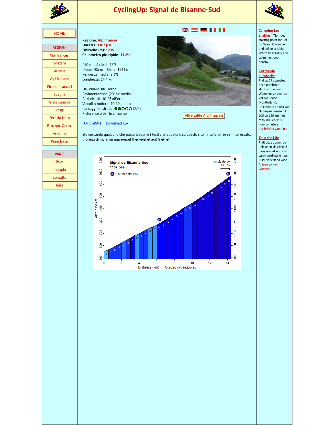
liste (59, 162)
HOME (59, 34)
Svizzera (59, 63)
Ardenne (59, 134)
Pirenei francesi (59, 87)
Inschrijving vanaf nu (273, 129)
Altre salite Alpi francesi (204, 116)
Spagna (59, 95)
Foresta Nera (59, 118)
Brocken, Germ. (59, 126)
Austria (59, 71)
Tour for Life (269, 138)
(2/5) (137, 109)
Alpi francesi (59, 56)
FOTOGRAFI (91, 123)
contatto (59, 178)
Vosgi (60, 110)
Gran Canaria (59, 102)
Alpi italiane (59, 79)
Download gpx (117, 123)
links (59, 185)
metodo (60, 170)
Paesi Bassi (59, 142)
